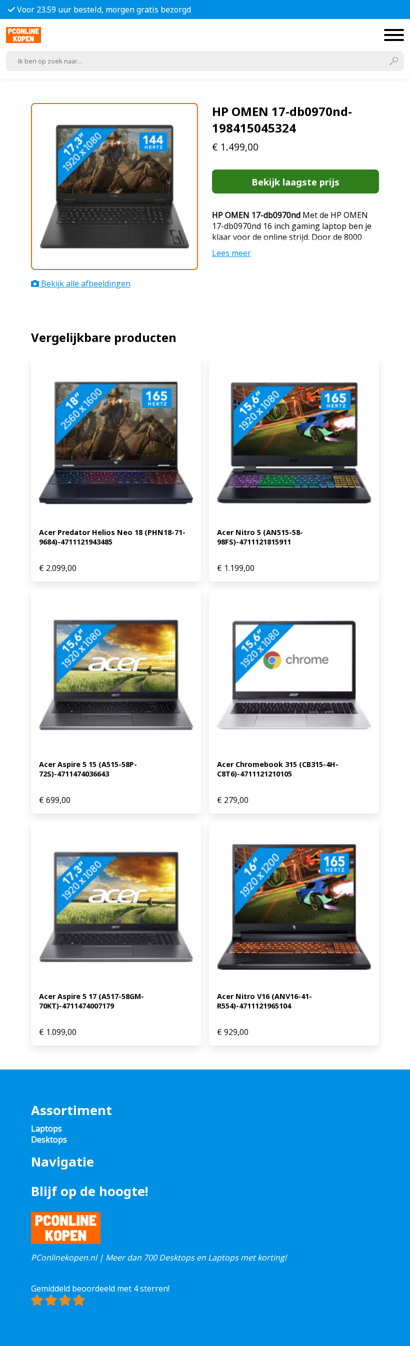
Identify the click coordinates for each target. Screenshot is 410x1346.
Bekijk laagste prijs (296, 182)
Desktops (49, 1139)
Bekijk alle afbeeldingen (84, 283)
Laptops (46, 1128)
